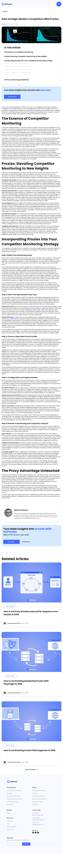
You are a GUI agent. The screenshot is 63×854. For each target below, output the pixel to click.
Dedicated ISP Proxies (12, 801)
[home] (7, 4)
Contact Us (26, 542)
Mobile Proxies (10, 804)
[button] (58, 4)
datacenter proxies (38, 306)
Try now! (11, 542)
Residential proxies (14, 319)
